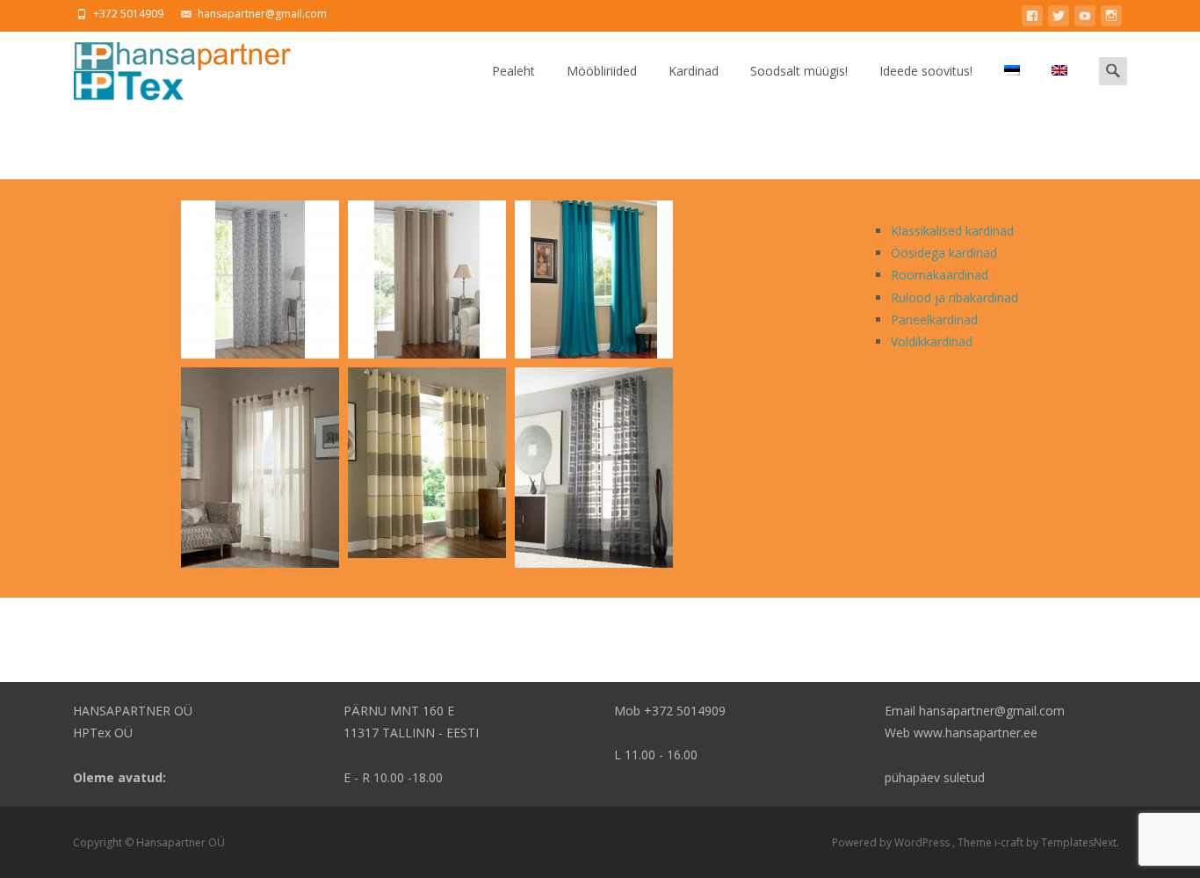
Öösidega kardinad (944, 252)
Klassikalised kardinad (952, 230)
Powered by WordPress (892, 842)
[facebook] (1032, 19)
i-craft (1010, 842)
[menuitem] (1012, 71)
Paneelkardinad (934, 319)
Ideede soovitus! (925, 70)
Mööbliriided (602, 70)
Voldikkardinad (931, 341)
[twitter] (1058, 19)
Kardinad (694, 70)
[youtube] (1084, 19)
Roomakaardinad (939, 274)
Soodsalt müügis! (799, 70)
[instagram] (1111, 19)
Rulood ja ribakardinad (954, 297)
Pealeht (513, 70)
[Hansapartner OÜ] (170, 67)
